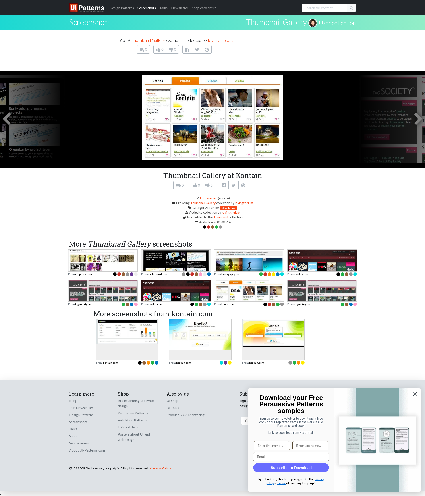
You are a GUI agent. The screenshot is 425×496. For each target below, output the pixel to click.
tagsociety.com (84, 304)
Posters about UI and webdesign (134, 437)
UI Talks (172, 407)
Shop (73, 436)
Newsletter (179, 8)
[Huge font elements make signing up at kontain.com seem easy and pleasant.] (200, 334)
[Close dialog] (415, 394)
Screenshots (146, 8)
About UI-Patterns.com (87, 450)
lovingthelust (220, 40)
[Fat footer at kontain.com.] (127, 331)
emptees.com (83, 274)
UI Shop (172, 400)
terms (281, 483)
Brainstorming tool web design (136, 403)
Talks (163, 8)
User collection (337, 22)
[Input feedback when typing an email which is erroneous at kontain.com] (273, 333)
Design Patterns (81, 415)
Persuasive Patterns (133, 413)
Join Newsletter (81, 407)
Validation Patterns (132, 420)
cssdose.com (302, 274)
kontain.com (208, 198)
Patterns (122, 8)
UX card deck (128, 427)
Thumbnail (220, 217)
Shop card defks (204, 8)
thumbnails (229, 208)
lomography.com (231, 274)
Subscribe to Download (291, 468)
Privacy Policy (160, 468)
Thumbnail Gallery (276, 22)
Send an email (79, 443)
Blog (72, 400)
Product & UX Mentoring (185, 415)
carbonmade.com (158, 274)
